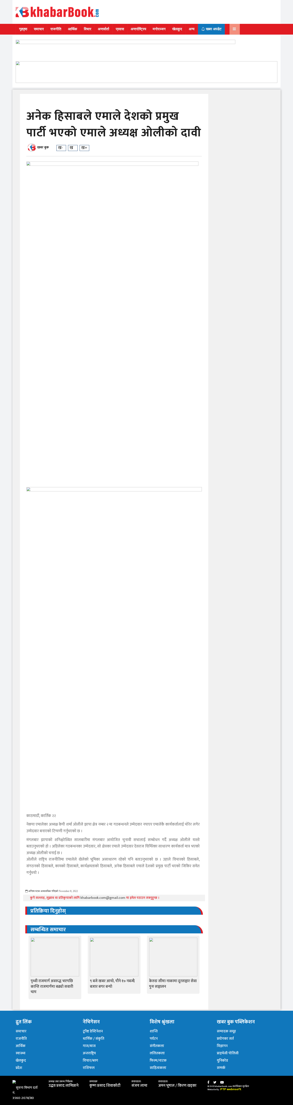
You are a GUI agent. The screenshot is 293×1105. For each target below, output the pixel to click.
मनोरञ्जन (159, 29)
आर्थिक (72, 29)
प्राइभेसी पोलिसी (228, 1053)
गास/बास (89, 1046)
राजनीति (55, 29)
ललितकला (157, 1053)
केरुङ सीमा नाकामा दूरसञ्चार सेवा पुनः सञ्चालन (173, 984)
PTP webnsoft (230, 1089)
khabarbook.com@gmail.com (103, 898)
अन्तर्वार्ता (103, 29)
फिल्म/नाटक (158, 1061)
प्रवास (120, 29)
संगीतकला (157, 1046)
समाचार (39, 29)
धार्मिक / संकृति (93, 1039)
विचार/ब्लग (90, 1061)
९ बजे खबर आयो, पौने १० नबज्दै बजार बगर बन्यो (112, 984)
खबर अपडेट (213, 29)
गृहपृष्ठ (23, 29)
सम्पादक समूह (226, 1031)
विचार (87, 29)
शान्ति (154, 1031)
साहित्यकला (158, 1068)
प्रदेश (19, 1068)
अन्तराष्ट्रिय (89, 1053)
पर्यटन (154, 1039)
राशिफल (89, 1068)
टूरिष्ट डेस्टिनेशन (93, 1031)
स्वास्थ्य (20, 1053)
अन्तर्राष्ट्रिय (138, 29)
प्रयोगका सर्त (225, 1039)
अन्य (191, 29)
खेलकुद (177, 29)
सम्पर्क (221, 1068)
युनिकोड (222, 1061)
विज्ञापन (222, 1046)
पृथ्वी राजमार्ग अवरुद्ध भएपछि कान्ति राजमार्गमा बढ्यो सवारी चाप (52, 986)
